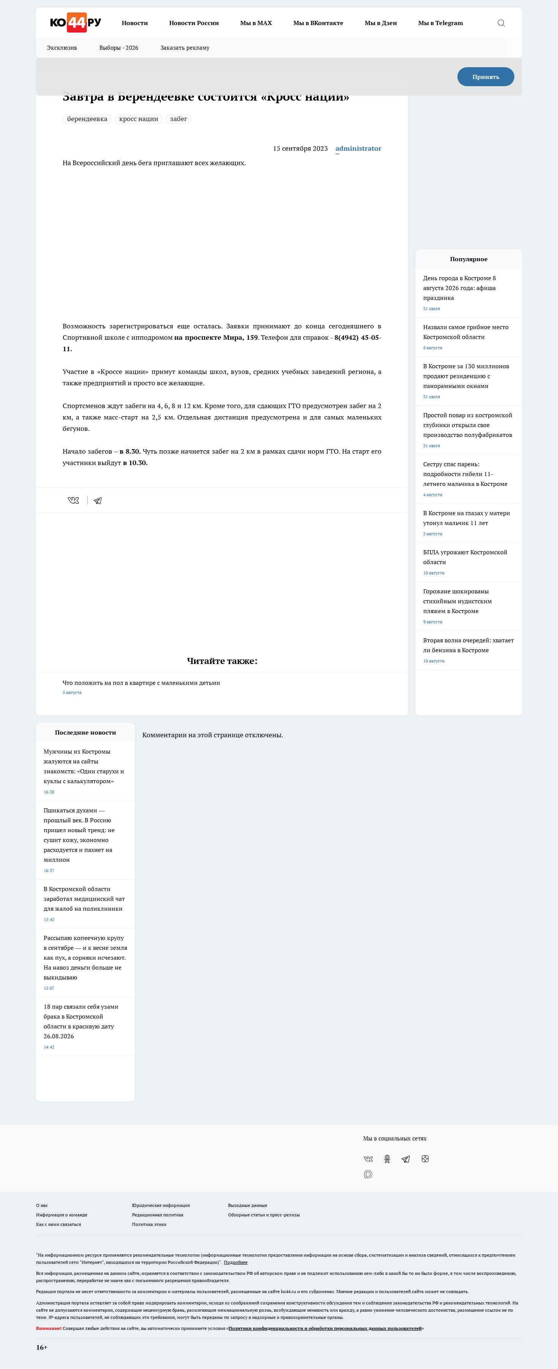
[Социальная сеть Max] (368, 1174)
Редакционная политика (157, 1215)
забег (178, 118)
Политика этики (149, 1224)
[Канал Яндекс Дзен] (425, 1159)
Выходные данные (247, 1205)
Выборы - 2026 (119, 47)
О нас (42, 1205)
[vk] (74, 500)
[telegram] (100, 500)
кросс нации (138, 118)
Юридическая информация (161, 1205)
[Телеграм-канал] (406, 1159)
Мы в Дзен (381, 23)
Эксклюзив (62, 47)
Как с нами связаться (58, 1224)
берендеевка (87, 118)
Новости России (194, 23)
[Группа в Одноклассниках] (387, 1159)
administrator (358, 148)
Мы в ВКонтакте (318, 23)
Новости (135, 23)
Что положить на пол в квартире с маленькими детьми (141, 687)
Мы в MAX (256, 23)
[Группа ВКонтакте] (368, 1159)
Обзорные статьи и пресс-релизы (264, 1215)
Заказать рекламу (185, 47)
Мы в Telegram (440, 23)
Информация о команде (61, 1215)
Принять (486, 76)
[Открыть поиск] (501, 22)
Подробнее (235, 1262)
